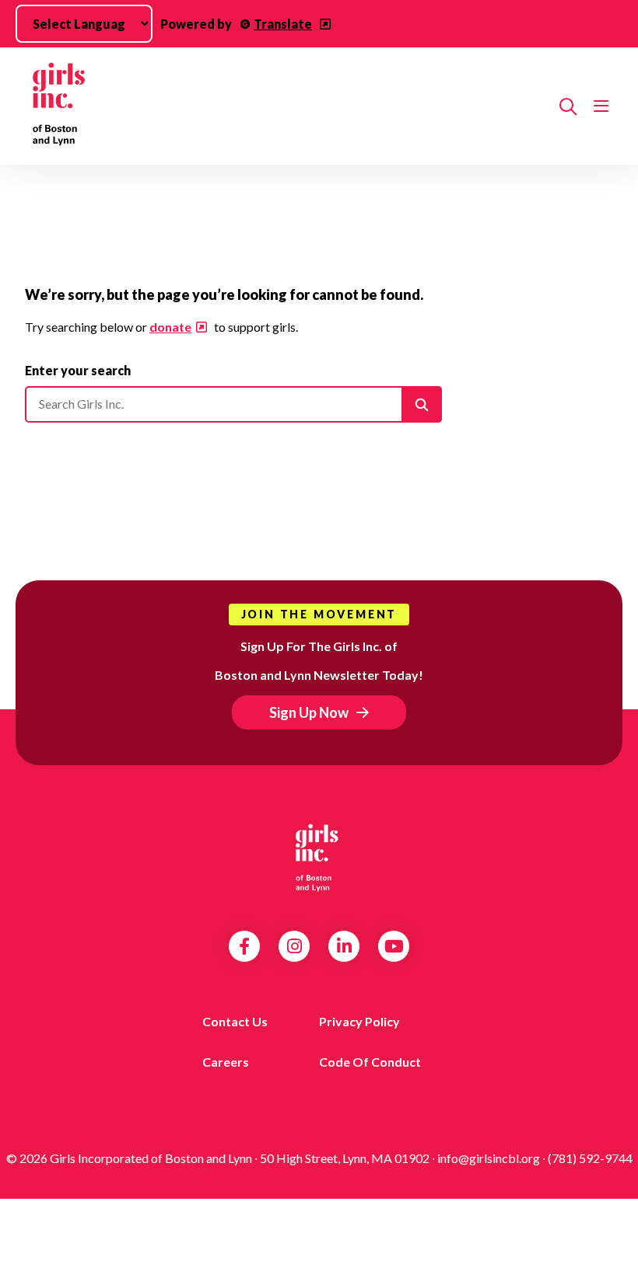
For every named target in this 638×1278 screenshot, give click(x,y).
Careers (225, 1061)
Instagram (294, 946)
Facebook (244, 946)
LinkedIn (344, 946)
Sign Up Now (309, 712)
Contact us (235, 1021)
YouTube (394, 946)
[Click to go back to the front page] (286, 106)
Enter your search (78, 370)
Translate (283, 23)
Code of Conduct (370, 1061)
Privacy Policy (359, 1021)
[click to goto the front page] (319, 857)
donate (170, 326)
